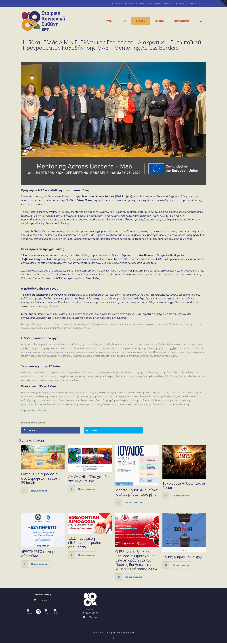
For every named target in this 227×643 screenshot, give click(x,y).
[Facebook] (113, 637)
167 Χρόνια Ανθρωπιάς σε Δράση (184, 485)
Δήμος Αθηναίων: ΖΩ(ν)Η (183, 556)
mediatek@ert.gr (43, 594)
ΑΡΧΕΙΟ (139, 3)
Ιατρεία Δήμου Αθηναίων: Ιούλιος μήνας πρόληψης (136, 492)
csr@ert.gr (91, 616)
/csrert (91, 609)
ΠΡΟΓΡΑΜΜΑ (153, 3)
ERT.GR (129, 3)
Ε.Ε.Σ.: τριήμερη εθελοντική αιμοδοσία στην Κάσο (86, 542)
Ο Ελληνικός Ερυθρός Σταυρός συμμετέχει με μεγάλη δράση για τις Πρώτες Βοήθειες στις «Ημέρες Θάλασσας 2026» (136, 560)
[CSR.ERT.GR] (43, 21)
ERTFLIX (168, 3)
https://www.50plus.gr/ (33, 410)
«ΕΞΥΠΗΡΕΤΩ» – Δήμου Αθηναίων (40, 553)
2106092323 (91, 613)
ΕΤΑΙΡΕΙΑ (117, 3)
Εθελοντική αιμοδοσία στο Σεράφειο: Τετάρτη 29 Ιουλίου (40, 478)
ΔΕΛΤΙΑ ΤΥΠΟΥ (197, 3)
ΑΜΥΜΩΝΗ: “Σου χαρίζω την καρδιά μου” (88, 478)
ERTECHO (181, 3)
